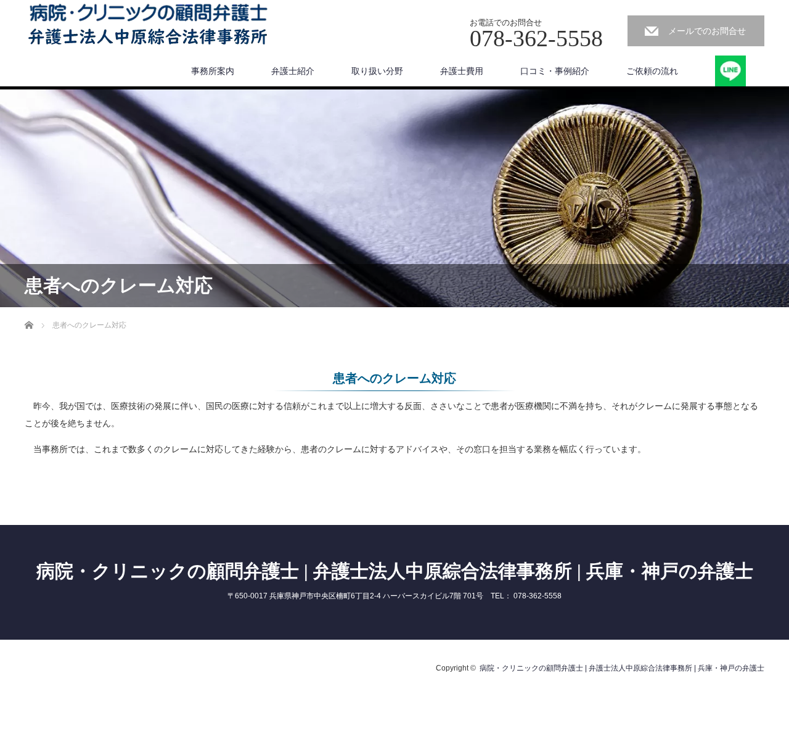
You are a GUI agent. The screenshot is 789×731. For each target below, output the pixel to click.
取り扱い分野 (377, 71)
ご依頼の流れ (652, 71)
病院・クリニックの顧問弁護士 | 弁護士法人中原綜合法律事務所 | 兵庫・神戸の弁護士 (394, 571)
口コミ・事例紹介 (554, 71)
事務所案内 (212, 71)
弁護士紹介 (292, 71)
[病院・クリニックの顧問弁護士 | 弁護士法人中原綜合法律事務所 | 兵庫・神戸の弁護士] (148, 25)
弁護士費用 (461, 71)
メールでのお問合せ (707, 31)
